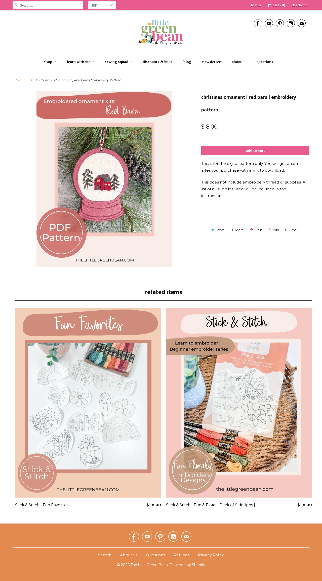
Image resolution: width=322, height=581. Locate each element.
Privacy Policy (211, 555)
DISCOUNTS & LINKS (157, 61)
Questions (264, 61)
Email (294, 230)
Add (276, 230)
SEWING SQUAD (116, 61)
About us (128, 555)
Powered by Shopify (187, 565)
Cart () (278, 5)
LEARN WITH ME (78, 61)
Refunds (181, 555)
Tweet (219, 230)
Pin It (258, 230)
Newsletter (211, 61)
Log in (256, 5)
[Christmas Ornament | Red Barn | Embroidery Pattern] (104, 179)
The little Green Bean (149, 565)
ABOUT (237, 61)
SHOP (48, 61)
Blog (187, 61)
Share (239, 230)
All (32, 80)
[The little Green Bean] (161, 33)
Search (104, 555)
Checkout (299, 5)
